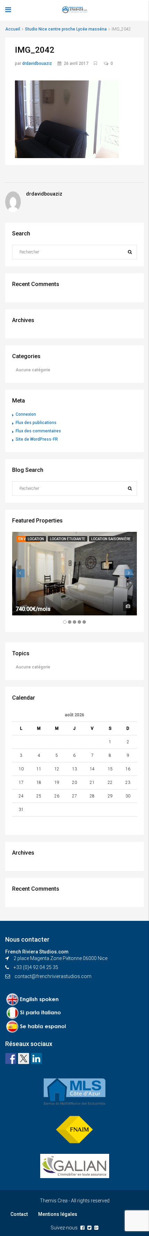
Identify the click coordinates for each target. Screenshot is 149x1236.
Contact (19, 1214)
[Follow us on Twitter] (23, 1058)
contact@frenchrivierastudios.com (53, 976)
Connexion (26, 414)
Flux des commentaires (38, 431)
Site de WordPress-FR (37, 439)
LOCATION (14, 90)
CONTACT (14, 104)
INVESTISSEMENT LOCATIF (33, 62)
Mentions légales (57, 1214)
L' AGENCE (15, 48)
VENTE (10, 76)
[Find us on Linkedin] (36, 1058)
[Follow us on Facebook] (10, 1058)
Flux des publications (36, 422)
